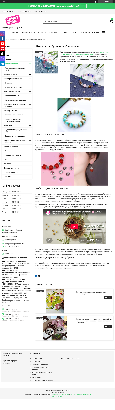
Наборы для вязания (13, 79)
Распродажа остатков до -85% (15, 69)
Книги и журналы (12, 147)
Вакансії (6, 364)
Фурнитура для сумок (13, 87)
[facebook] (36, 276)
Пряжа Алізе (37, 358)
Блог (75, 32)
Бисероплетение (12, 96)
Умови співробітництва (69, 358)
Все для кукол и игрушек (15, 136)
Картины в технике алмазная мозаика (13, 120)
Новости (66, 32)
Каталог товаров (11, 64)
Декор (7, 151)
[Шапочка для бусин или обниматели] (46, 62)
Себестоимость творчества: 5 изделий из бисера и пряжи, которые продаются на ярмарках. (93, 321)
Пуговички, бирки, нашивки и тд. (16, 131)
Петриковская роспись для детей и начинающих (90, 293)
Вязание (8, 83)
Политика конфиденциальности (80, 394)
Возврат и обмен (11, 172)
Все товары (27, 32)
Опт (5, 159)
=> (84, 6)
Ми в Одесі (36, 377)
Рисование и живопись (14, 115)
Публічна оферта (10, 361)
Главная (14, 32)
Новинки (7, 59)
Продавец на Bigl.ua (57, 392)
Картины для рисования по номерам (16, 105)
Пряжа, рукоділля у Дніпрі (42, 380)
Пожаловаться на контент (60, 394)
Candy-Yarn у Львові (40, 364)
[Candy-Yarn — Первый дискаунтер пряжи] (13, 20)
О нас (40, 32)
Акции (6, 55)
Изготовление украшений (15, 100)
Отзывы (7, 177)
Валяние (8, 125)
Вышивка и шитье (12, 91)
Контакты (53, 32)
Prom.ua (67, 390)
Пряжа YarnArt (37, 361)
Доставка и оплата (90, 32)
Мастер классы (11, 74)
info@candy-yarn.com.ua (14, 244)
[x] (39, 276)
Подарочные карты (13, 155)
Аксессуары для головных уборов (15, 141)
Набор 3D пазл (11, 111)
